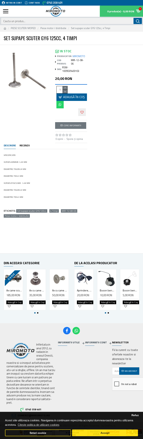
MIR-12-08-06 (69, 211)
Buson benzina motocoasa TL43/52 (130, 290)
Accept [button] (105, 433)
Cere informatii (72, 125)
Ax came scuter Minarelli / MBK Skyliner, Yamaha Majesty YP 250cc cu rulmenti (14, 290)
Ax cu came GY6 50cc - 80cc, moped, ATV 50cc (37, 290)
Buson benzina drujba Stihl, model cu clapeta (107, 290)
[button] (35, 313)
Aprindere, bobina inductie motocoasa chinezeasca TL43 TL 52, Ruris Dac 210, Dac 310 (84, 290)
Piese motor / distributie (53, 28)
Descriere (10, 145)
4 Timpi (54, 211)
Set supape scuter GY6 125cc (31, 211)
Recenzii (25, 145)
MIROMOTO (79, 56)
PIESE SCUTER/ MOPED (23, 28)
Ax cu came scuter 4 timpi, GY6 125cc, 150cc (60, 290)
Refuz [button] (135, 415)
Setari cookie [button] (38, 433)
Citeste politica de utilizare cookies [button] (38, 424)
